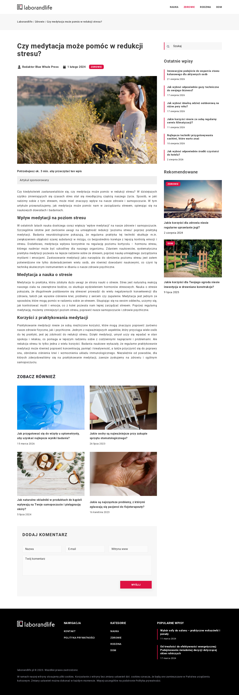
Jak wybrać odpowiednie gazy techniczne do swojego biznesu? (193, 88)
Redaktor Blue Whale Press (40, 67)
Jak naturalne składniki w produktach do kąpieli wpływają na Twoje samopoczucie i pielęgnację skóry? (49, 504)
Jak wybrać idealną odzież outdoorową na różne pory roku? (193, 105)
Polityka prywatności (79, 637)
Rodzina (205, 7)
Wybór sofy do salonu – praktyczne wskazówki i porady (190, 632)
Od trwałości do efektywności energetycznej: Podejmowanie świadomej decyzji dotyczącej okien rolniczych (188, 650)
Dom (219, 7)
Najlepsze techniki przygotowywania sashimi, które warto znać (190, 137)
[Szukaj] (168, 46)
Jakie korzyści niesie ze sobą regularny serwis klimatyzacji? (192, 121)
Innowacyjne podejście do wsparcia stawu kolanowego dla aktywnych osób (193, 72)
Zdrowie (189, 7)
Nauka (174, 7)
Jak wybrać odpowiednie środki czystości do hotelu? (193, 153)
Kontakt (70, 631)
